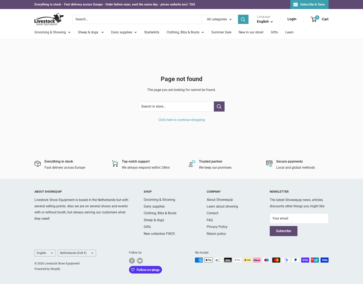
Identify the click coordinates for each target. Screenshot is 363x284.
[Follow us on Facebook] (132, 260)
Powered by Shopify (47, 269)
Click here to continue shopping (181, 120)
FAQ (210, 220)
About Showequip (220, 200)
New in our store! (251, 32)
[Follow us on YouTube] (140, 260)
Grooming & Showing (50, 32)
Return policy (216, 234)
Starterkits (151, 32)
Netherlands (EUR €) (73, 253)
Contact (212, 213)
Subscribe (283, 231)
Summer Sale (221, 32)
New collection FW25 (159, 234)
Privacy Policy (217, 227)
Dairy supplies (121, 32)
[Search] (243, 19)
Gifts (274, 32)
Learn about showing (222, 206)
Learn (289, 32)
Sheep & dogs (88, 32)
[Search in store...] (219, 106)
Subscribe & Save (312, 4)
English (41, 253)
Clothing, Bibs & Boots (183, 32)
